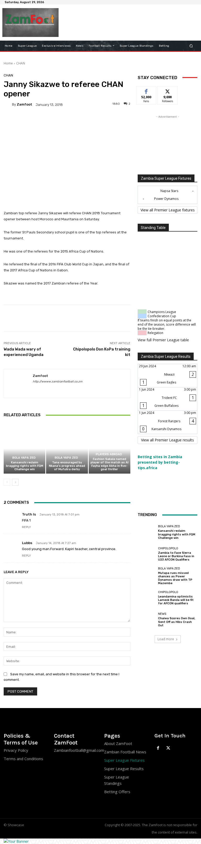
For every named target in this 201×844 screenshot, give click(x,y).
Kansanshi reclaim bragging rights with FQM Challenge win (24, 466)
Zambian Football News (125, 751)
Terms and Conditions (23, 758)
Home (8, 63)
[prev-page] (7, 482)
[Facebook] (158, 748)
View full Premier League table (163, 339)
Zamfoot (24, 104)
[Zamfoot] (8, 104)
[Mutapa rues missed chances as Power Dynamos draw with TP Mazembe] (146, 576)
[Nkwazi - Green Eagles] (167, 375)
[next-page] (15, 482)
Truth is (29, 514)
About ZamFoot (118, 743)
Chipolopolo (168, 548)
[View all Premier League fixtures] (167, 210)
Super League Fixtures (124, 760)
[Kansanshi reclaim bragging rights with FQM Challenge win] (24, 449)
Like (146, 90)
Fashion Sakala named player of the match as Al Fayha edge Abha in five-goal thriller (110, 464)
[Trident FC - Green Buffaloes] (167, 398)
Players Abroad (109, 454)
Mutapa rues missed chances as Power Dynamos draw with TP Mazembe (175, 578)
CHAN (20, 63)
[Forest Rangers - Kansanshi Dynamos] (167, 422)
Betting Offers (117, 791)
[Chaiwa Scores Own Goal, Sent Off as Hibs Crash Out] (146, 620)
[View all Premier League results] (167, 440)
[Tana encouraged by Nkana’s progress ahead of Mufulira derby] (67, 449)
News (162, 613)
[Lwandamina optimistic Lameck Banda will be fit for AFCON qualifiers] (146, 598)
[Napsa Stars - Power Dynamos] (167, 195)
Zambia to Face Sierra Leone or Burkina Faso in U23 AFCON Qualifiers (176, 556)
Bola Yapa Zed (24, 457)
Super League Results (124, 768)
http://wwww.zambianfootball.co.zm (57, 381)
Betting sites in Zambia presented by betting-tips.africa (160, 462)
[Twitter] (168, 748)
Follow (167, 90)
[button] (191, 46)
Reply (26, 527)
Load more (166, 639)
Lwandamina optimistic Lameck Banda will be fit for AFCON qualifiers (176, 600)
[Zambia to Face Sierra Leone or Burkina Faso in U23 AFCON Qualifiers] (146, 554)
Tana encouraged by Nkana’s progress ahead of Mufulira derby (67, 466)
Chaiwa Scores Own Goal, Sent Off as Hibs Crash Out (176, 622)
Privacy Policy (16, 750)
